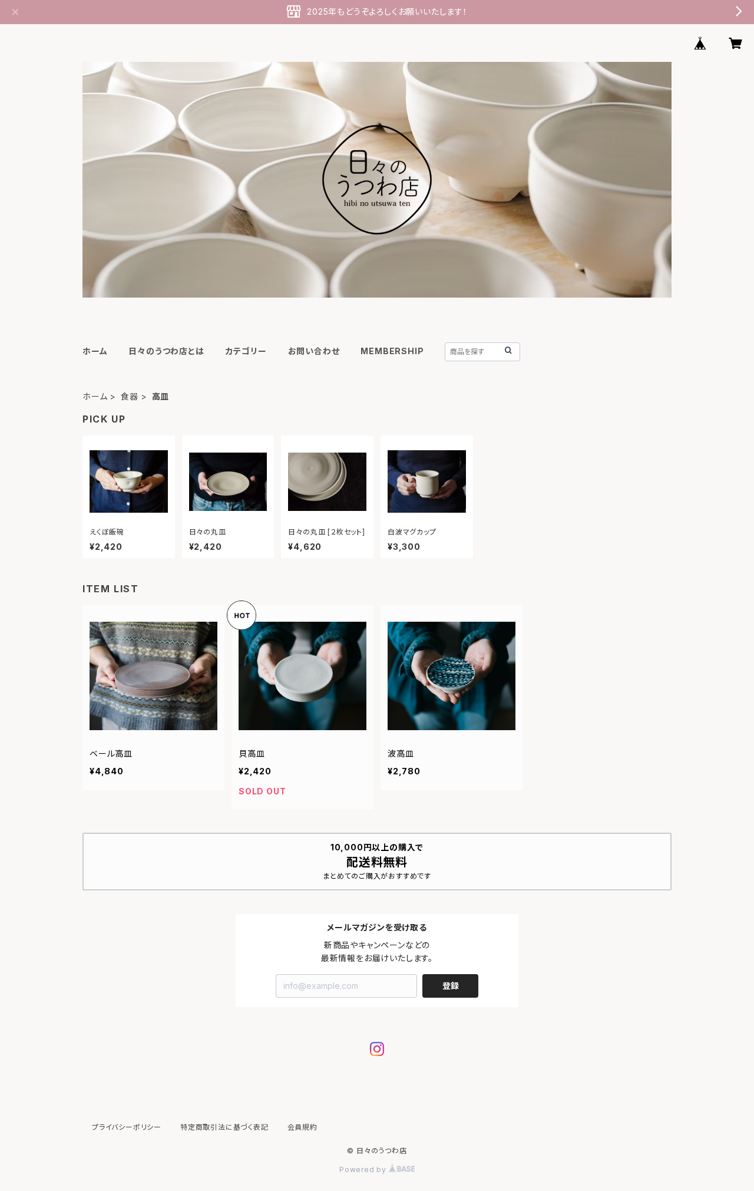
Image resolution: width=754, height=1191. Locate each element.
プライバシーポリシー (126, 1127)
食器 (129, 396)
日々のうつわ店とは (166, 351)
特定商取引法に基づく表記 (224, 1127)
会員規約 (302, 1127)
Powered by (364, 1169)
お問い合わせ (314, 351)
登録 (450, 986)
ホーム (94, 351)
